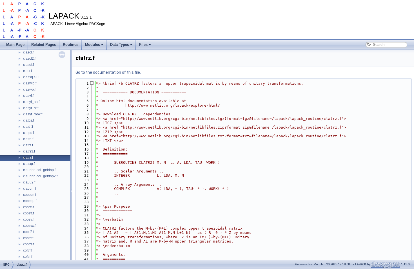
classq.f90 (31, 77)
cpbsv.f (28, 219)
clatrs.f (28, 145)
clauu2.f (29, 182)
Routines (70, 44)
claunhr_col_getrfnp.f (39, 170)
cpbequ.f (29, 201)
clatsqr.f (29, 164)
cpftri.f (27, 257)
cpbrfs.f (28, 207)
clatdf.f (28, 127)
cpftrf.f (27, 250)
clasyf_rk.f (30, 108)
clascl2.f (29, 58)
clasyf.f (28, 96)
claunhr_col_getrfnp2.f (40, 176)
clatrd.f (28, 139)
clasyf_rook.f (32, 114)
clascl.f (28, 52)
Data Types (119, 44)
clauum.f (29, 188)
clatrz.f (28, 158)
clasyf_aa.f (31, 102)
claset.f (28, 65)
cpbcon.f (29, 195)
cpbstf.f (28, 213)
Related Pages (43, 44)
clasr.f (27, 71)
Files (143, 44)
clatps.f (28, 133)
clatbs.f (28, 120)
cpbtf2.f (28, 232)
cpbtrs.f (28, 244)
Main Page (15, 44)
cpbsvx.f (29, 226)
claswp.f (29, 89)
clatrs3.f (29, 151)
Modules (92, 44)
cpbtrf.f (28, 238)
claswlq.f (29, 83)
